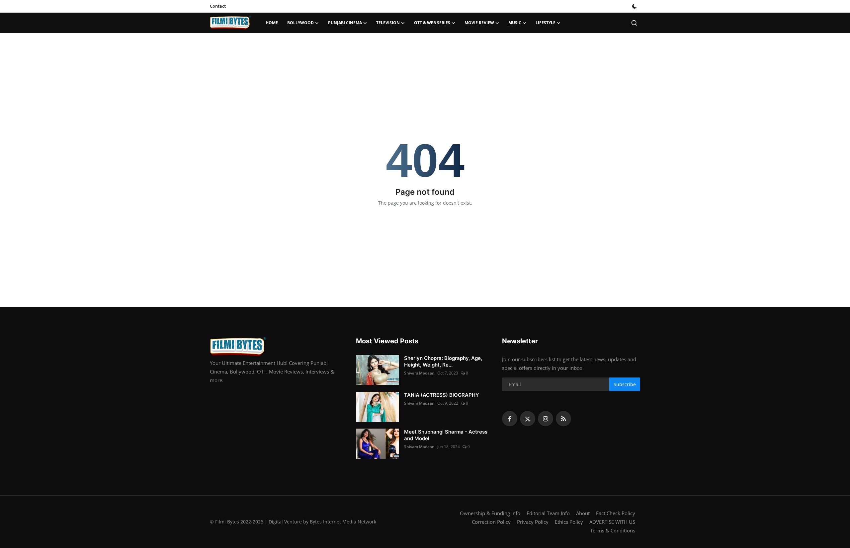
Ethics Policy (569, 521)
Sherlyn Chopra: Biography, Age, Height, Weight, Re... (443, 361)
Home (272, 23)
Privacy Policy (533, 521)
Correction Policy (491, 521)
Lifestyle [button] (545, 23)
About (583, 513)
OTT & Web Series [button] (432, 23)
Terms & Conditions (612, 530)
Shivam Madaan (419, 373)
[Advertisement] (425, 55)
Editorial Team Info (548, 513)
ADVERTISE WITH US (612, 521)
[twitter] (527, 418)
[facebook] (509, 418)
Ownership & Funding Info (490, 513)
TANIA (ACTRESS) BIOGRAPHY (441, 395)
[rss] (563, 418)
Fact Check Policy (615, 513)
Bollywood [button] (300, 23)
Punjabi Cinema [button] (345, 23)
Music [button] (514, 23)
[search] (634, 23)
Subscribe (625, 384)
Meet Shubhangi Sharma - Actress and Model (445, 435)
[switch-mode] (634, 6)
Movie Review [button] (479, 23)
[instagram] (545, 418)
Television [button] (388, 23)
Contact (218, 6)
